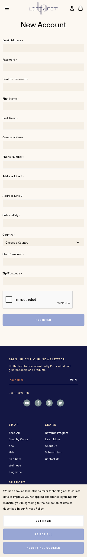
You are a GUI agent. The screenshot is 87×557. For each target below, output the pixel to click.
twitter (60, 402)
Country (9, 235)
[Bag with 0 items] (80, 8)
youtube (26, 402)
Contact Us (52, 459)
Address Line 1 (13, 176)
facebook (38, 402)
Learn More (52, 439)
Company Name (13, 137)
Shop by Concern (20, 439)
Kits (11, 446)
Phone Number (13, 157)
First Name (11, 99)
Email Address (13, 40)
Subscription (53, 452)
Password (10, 60)
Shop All (14, 433)
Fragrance (15, 472)
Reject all (43, 534)
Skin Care (15, 459)
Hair (11, 452)
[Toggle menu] (10, 8)
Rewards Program (56, 433)
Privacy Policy (35, 508)
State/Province (13, 254)
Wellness (15, 465)
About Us (51, 446)
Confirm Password (15, 79)
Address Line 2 (13, 196)
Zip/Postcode (12, 273)
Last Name (10, 118)
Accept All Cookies (44, 548)
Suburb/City (11, 215)
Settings (43, 520)
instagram (49, 402)
